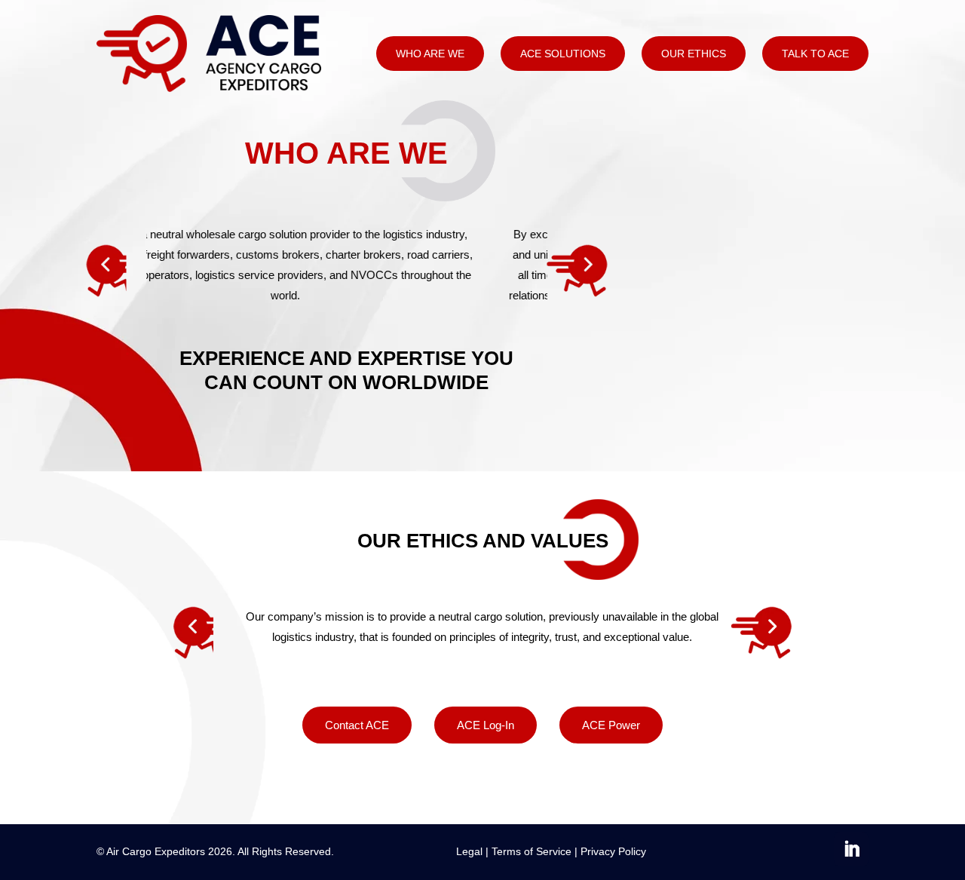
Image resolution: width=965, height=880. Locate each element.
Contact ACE (357, 725)
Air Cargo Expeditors (155, 851)
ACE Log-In (485, 725)
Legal (469, 851)
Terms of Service (531, 851)
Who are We (430, 54)
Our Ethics (693, 54)
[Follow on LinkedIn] (851, 849)
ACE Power (611, 725)
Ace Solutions (562, 54)
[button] (107, 275)
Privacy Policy (613, 851)
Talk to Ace (815, 54)
